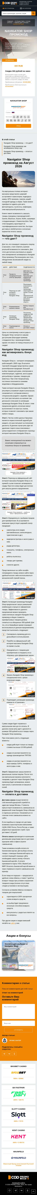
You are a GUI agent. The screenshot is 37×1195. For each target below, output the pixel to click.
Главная (10, 21)
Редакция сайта (18, 1183)
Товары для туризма (21, 22)
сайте (13, 923)
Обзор (18, 126)
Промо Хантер (15, 1040)
